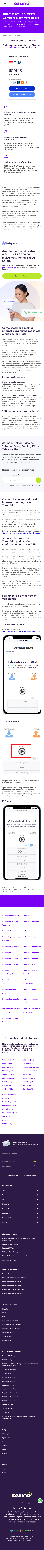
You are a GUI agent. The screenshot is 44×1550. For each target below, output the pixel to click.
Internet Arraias (29, 964)
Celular (4, 1445)
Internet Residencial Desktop (12, 1293)
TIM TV (4, 1313)
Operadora (6, 1438)
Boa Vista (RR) (8, 1109)
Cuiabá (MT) (28, 1063)
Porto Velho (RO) (9, 1105)
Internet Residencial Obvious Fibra (14, 1278)
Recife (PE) (27, 1085)
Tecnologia (6, 1434)
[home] (20, 3)
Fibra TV (5, 1309)
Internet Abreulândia (31, 921)
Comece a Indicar (22, 276)
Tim (3, 1190)
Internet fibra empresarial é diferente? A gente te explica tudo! (19, 1239)
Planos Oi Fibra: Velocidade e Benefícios (15, 1256)
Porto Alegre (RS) (9, 1102)
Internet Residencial (10, 1270)
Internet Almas (29, 915)
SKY (4, 1199)
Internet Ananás (29, 931)
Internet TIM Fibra (8, 1356)
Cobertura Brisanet (8, 1377)
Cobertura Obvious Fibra (10, 1393)
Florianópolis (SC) (9, 1113)
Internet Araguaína (31, 952)
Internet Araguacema (32, 947)
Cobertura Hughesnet (9, 1369)
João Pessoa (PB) (30, 1078)
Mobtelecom (7, 1213)
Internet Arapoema (10, 964)
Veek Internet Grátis (9, 1260)
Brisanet (5, 1209)
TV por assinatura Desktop (11, 1324)
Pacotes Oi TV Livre (8, 1248)
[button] (4, 3)
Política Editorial (7, 1473)
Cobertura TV (6, 1412)
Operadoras (7, 1186)
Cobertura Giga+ (8, 1404)
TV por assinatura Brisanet (11, 1328)
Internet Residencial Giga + (11, 1285)
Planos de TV (6, 1340)
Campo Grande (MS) (31, 1067)
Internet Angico (29, 937)
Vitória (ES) (6, 1085)
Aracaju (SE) (7, 1120)
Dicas (4, 1449)
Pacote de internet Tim (10, 1244)
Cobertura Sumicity (8, 1401)
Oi (3, 1195)
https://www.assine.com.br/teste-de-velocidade (21, 533)
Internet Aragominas (10, 947)
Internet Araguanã (30, 958)
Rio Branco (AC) (8, 1060)
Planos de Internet (10, 1234)
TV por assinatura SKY (10, 1321)
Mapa (4, 1465)
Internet (5, 1453)
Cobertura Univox (8, 1385)
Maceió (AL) (7, 1063)
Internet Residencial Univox (11, 1282)
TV (3, 1441)
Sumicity (5, 1204)
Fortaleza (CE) (8, 1078)
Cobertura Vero (7, 1408)
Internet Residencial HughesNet (13, 1289)
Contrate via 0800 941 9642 (22, 94)
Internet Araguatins (10, 958)
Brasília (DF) (7, 1082)
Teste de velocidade (29, 1175)
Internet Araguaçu (9, 952)
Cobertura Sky (7, 1360)
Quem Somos (6, 1469)
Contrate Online (21, 88)
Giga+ (4, 1222)
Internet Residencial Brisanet (12, 1274)
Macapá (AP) (7, 1067)
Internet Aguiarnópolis (11, 915)
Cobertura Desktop (8, 1381)
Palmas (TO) (7, 1124)
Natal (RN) (6, 1098)
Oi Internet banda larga (10, 1252)
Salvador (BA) (8, 1074)
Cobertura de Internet (11, 1352)
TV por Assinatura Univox (11, 1332)
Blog (4, 1430)
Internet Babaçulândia (32, 989)
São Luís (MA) (28, 1060)
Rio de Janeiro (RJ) (10, 1095)
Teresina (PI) (28, 1089)
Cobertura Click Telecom (10, 1389)
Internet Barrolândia (10, 999)
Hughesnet (6, 1218)
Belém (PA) (27, 1074)
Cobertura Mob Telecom (10, 1397)
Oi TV (4, 1317)
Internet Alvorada (9, 931)
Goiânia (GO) (7, 1089)
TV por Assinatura (9, 1305)
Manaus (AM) (7, 1071)
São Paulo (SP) (8, 1116)
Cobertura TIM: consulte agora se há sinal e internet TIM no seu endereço (20, 1364)
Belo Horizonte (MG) (31, 1071)
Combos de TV (7, 1336)
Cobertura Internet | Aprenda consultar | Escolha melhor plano (18, 1417)
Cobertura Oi (6, 1373)
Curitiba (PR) (28, 1082)
